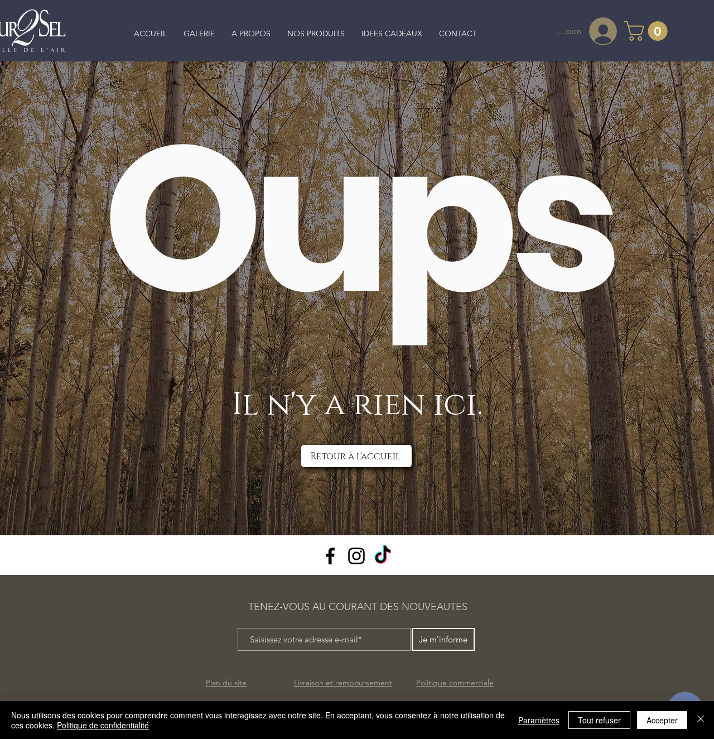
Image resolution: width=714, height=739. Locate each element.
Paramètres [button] (538, 720)
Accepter (662, 720)
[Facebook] (330, 556)
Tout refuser (599, 720)
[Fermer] (700, 720)
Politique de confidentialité (103, 725)
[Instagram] (356, 556)
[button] (648, 31)
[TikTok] (383, 556)
